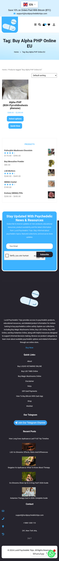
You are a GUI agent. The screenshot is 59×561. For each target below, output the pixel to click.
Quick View (15, 126)
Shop (30, 401)
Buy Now (29, 348)
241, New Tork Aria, (29, 531)
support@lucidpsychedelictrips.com (32, 13)
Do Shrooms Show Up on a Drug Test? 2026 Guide (28, 483)
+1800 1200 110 (29, 523)
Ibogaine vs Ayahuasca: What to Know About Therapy (29, 467)
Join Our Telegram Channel (31, 422)
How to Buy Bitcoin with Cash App (29, 396)
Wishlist (29, 406)
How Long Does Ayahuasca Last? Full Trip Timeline (29, 439)
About (29, 361)
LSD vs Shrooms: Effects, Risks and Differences (29, 452)
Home (16, 52)
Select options (15, 119)
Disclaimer (29, 381)
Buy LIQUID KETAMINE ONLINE (29, 366)
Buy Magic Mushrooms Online (29, 376)
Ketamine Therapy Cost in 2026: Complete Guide (29, 498)
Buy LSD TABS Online (29, 371)
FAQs (29, 386)
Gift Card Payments (29, 391)
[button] (35, 25)
